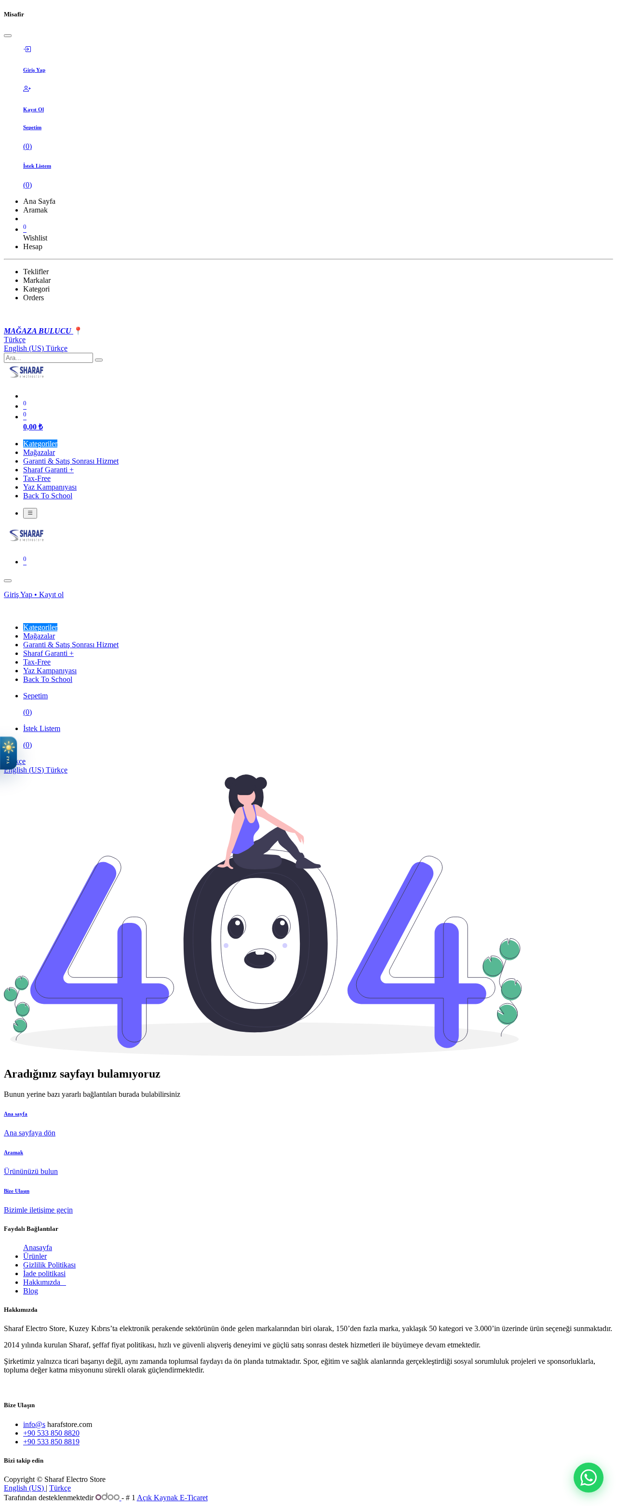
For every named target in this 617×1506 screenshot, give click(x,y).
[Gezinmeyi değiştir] (30, 513)
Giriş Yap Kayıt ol (34, 594)
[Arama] (99, 360)
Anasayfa (37, 1247)
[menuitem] (40, 444)
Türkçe (15, 339)
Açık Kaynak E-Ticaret (172, 1497)
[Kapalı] (8, 35)
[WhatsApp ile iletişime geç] (589, 1478)
